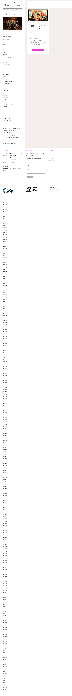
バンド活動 (5, 99)
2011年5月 (5, 611)
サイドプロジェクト (6, 92)
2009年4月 (5, 668)
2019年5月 (5, 391)
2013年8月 (5, 551)
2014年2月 (5, 537)
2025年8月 (5, 223)
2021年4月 (5, 338)
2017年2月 (5, 454)
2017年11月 (5, 433)
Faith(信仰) (5, 76)
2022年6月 (5, 308)
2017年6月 (5, 444)
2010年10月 (5, 627)
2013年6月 (5, 555)
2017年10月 (5, 435)
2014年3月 (5, 535)
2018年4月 (5, 421)
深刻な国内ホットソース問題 (8, 162)
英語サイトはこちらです (54, 189)
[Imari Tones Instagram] (14, 14)
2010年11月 (5, 625)
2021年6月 (5, 334)
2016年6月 (5, 472)
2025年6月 (5, 227)
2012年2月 (5, 590)
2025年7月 (5, 225)
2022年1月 (5, 320)
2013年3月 (5, 562)
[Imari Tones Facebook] (6, 14)
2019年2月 (5, 398)
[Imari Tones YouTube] (11, 14)
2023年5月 (5, 285)
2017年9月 (5, 438)
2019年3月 (5, 396)
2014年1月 (5, 539)
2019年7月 (5, 387)
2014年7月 (5, 525)
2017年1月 (5, 456)
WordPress (13, 143)
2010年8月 (5, 632)
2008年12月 (5, 678)
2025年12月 (5, 216)
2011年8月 (5, 604)
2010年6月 (5, 636)
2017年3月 (5, 451)
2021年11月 (5, 324)
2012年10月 (5, 574)
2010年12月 (5, 622)
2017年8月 (5, 440)
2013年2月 (5, 565)
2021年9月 (5, 329)
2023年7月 (5, 281)
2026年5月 (5, 209)
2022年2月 (5, 317)
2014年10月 (5, 518)
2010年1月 (5, 648)
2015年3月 (5, 507)
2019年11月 (5, 378)
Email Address (29, 162)
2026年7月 (5, 204)
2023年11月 (5, 271)
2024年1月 (5, 267)
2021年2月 (5, 343)
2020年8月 (5, 357)
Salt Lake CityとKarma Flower (9, 132)
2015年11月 (5, 488)
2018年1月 (5, 428)
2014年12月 (5, 514)
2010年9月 (5, 629)
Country (28, 172)
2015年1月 (5, 511)
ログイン (51, 153)
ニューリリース (5, 97)
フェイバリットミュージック (8, 104)
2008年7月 (5, 689)
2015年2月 (5, 509)
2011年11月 (5, 597)
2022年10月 (5, 301)
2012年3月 (5, 588)
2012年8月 (5, 576)
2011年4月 (5, 613)
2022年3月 (5, 315)
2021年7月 (5, 331)
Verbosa (8, 143)
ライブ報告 (5, 109)
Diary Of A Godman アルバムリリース (10, 135)
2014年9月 (5, 521)
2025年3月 (5, 234)
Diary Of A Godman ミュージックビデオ (11, 137)
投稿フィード (52, 156)
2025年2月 (5, 237)
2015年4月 (5, 505)
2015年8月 (5, 495)
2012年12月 (5, 569)
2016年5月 (5, 474)
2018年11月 (5, 405)
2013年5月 (5, 558)
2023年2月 (5, 292)
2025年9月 (5, 220)
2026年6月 (5, 207)
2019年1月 (5, 401)
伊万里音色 (5, 116)
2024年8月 (5, 250)
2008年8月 (5, 687)
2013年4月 (5, 560)
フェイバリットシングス (7, 102)
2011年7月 (5, 606)
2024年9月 (5, 248)
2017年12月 (5, 431)
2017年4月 (5, 449)
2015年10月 (5, 491)
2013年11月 (5, 544)
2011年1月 (4, 620)
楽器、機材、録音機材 (7, 118)
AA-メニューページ (6, 72)
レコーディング (5, 113)
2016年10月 (5, 463)
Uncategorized (6, 83)
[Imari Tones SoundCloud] (16, 14)
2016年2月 (5, 481)
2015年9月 (5, 493)
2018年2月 (5, 426)
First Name (29, 165)
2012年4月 (5, 585)
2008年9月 (5, 685)
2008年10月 (5, 682)
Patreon (4, 79)
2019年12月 (5, 375)
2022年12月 (5, 297)
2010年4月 (5, 641)
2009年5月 (5, 666)
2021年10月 (5, 327)
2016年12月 (5, 458)
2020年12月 (5, 348)
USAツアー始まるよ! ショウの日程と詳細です (11, 128)
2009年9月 (5, 657)
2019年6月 (5, 389)
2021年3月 (5, 341)
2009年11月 (5, 652)
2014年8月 (5, 523)
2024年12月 (5, 241)
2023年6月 (5, 283)
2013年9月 (5, 548)
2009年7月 (5, 662)
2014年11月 (5, 516)
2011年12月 (5, 595)
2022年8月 (5, 304)
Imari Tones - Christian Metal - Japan (12, 5)
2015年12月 (5, 486)
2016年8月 (5, 468)
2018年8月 (5, 412)
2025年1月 (5, 239)
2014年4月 (5, 532)
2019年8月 (5, 384)
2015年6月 (5, 500)
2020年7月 (5, 359)
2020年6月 (5, 361)
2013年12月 (5, 541)
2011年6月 (5, 608)
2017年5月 (5, 447)
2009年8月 (5, 659)
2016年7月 (5, 470)
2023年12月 (5, 269)
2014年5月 (5, 530)
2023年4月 (5, 287)
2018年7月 (5, 414)
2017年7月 (5, 442)
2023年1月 (5, 294)
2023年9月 (5, 276)
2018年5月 (5, 419)
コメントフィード (52, 158)
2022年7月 (5, 306)
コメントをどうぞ (38, 34)
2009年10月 (5, 655)
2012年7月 (5, 578)
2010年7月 (5, 634)
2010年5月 (5, 638)
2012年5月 (5, 583)
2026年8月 (5, 202)
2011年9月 (5, 602)
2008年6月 (5, 692)
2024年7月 (5, 253)
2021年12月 (5, 322)
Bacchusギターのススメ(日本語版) (9, 168)
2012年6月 (5, 581)
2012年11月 (5, 572)
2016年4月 (5, 477)
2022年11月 (5, 299)
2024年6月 (5, 255)
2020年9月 (5, 354)
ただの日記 (5, 95)
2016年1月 (5, 484)
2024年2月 (5, 264)
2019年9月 (5, 382)
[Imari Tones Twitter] (8, 14)
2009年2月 (5, 673)
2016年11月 (5, 461)
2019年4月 (5, 394)
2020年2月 (5, 371)
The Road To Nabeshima (8, 81)
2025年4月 (5, 232)
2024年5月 (5, 257)
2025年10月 (5, 218)
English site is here (53, 187)
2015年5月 (5, 502)
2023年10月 (5, 274)
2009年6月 (5, 664)
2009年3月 (5, 671)
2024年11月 (5, 244)
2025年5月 (5, 230)
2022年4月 (5, 313)
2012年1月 (5, 592)
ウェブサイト (5, 88)
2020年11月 (5, 350)
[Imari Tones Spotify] (19, 14)
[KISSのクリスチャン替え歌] (37, 15)
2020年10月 (5, 352)
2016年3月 (5, 479)
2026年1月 (5, 214)
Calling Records (6, 74)
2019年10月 (5, 380)
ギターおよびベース (6, 90)
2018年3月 (5, 424)
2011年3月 (5, 615)
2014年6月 (5, 528)
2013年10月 (5, 546)
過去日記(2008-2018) (7, 120)
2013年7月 (5, 553)
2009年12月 (5, 650)
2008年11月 (5, 680)
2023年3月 (5, 290)
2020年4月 (5, 366)
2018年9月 (5, 410)
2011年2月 (5, 618)
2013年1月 (5, 567)
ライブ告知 (5, 106)
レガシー (4, 111)
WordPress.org (52, 160)
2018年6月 (5, 417)
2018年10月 (5, 408)
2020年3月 (5, 368)
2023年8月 (5, 278)
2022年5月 (5, 311)
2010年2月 (5, 645)
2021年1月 (5, 345)
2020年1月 (5, 373)
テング (16, 166)
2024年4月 (5, 260)
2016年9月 (5, 465)
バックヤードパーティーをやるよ (9, 130)
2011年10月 (5, 599)
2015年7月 (5, 498)
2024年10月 (5, 246)
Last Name (28, 169)
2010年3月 (5, 643)
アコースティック (6, 85)
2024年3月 (5, 262)
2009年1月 (5, 675)
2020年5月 (5, 364)
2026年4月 (5, 211)
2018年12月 (5, 403)
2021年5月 (5, 336)
